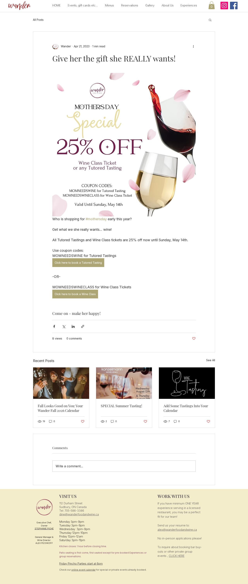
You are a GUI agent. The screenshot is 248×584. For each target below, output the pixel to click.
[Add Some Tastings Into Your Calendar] (187, 383)
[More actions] (193, 46)
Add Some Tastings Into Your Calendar (186, 408)
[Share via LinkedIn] (73, 326)
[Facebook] (234, 5)
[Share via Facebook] (54, 326)
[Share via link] (82, 326)
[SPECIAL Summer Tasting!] (124, 383)
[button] (19, 6)
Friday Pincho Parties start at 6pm (81, 563)
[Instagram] (224, 5)
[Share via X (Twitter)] (63, 326)
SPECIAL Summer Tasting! (121, 405)
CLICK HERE (176, 556)
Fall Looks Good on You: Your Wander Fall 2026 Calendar (60, 408)
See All (210, 360)
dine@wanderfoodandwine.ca (79, 514)
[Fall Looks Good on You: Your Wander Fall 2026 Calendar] (61, 383)
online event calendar (83, 569)
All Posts (38, 19)
